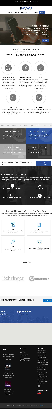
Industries (24, 12)
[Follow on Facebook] (38, 386)
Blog (30, 12)
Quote (42, 12)
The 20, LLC (42, 405)
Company (10, 12)
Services (17, 12)
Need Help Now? (40, 25)
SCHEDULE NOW (43, 163)
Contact (36, 12)
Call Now (45, 40)
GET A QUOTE (47, 300)
